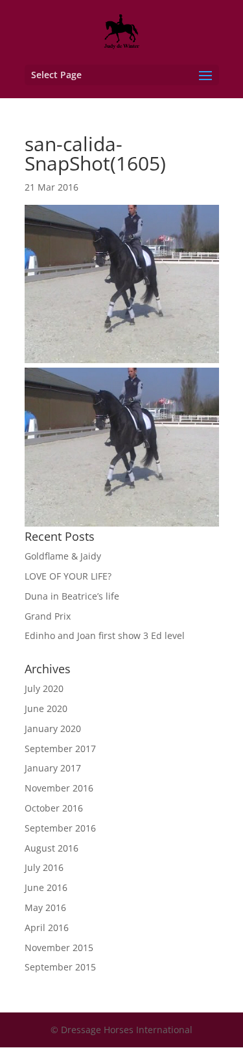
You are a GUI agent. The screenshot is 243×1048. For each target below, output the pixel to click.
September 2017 (60, 748)
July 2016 (44, 867)
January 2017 (53, 768)
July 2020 (44, 688)
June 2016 (46, 887)
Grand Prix (48, 616)
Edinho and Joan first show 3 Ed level (105, 635)
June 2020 (46, 708)
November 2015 (59, 947)
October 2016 (54, 808)
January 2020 (53, 728)
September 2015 (60, 967)
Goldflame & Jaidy (63, 556)
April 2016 (47, 927)
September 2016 (60, 828)
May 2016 (45, 907)
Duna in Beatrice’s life (72, 596)
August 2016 (51, 848)
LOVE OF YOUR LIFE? (68, 576)
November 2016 (59, 788)
